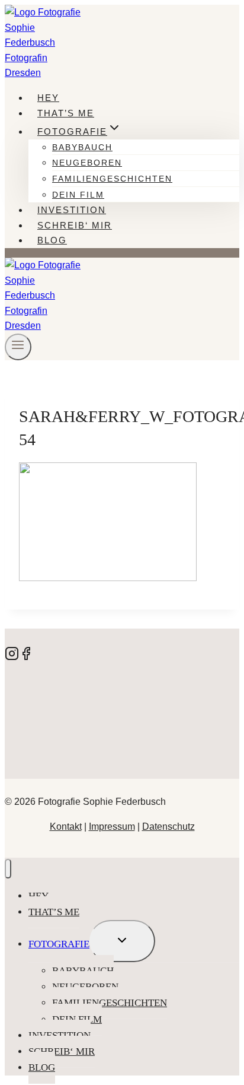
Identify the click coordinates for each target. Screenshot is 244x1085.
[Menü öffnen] (18, 347)
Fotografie (58, 944)
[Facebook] (26, 657)
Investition (71, 210)
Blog (52, 240)
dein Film (78, 194)
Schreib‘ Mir (74, 225)
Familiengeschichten (112, 178)
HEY (48, 98)
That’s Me (65, 113)
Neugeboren (87, 162)
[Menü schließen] (8, 868)
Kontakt (66, 826)
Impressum (112, 826)
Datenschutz (168, 826)
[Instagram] (12, 657)
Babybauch (82, 147)
